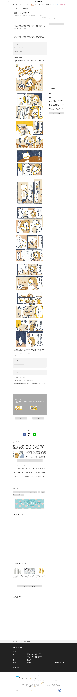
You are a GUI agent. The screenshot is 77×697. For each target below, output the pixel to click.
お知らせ (28, 657)
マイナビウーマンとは (38, 653)
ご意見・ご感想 (37, 657)
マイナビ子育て (53, 681)
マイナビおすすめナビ (16, 667)
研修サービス (27, 688)
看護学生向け (36, 675)
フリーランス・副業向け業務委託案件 (51, 676)
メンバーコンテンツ (48, 4)
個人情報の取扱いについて (38, 656)
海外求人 (50, 675)
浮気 (39, 492)
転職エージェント (45, 684)
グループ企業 (42, 690)
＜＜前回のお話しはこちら (18, 51)
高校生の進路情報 (28, 678)
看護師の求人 (40, 685)
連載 (39, 4)
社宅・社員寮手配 (50, 688)
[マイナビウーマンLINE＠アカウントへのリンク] (59, 662)
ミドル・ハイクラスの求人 (55, 675)
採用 (39, 690)
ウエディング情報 (39, 681)
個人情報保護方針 (46, 690)
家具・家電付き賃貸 (28, 683)
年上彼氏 (14, 494)
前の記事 (21, 418)
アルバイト (27, 676)
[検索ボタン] (69, 1)
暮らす (32, 4)
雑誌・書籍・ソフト (33, 681)
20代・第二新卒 (37, 684)
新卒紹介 (41, 684)
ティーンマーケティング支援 (50, 680)
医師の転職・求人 (49, 685)
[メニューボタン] (8, 1)
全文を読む (29, 460)
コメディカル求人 (44, 685)
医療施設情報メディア (49, 682)
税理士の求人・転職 (28, 685)
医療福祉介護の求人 (28, 677)
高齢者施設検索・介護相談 (45, 683)
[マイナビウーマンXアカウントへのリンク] (61, 662)
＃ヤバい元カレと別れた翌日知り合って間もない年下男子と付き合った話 (27, 15)
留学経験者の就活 (31, 675)
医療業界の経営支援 (31, 686)
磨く (24, 4)
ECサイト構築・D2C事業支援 (29, 682)
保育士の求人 (54, 685)
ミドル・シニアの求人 (34, 676)
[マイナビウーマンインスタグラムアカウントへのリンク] (56, 662)
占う (36, 4)
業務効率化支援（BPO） (33, 688)
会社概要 (30, 690)
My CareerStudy (40, 682)
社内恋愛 (42, 492)
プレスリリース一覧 (30, 656)
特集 (43, 4)
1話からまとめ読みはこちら (19, 47)
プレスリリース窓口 (30, 654)
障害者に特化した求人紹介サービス (42, 676)
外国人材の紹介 (37, 686)
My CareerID (44, 682)
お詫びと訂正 (29, 662)
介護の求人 (27, 686)
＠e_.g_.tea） (22, 377)
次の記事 (38, 418)
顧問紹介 (32, 685)
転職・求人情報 (46, 675)
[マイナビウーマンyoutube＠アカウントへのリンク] (63, 662)
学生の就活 (27, 675)
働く (16, 4)
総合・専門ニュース (34, 680)
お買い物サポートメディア (56, 682)
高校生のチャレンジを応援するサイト (42, 680)
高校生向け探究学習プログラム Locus (35, 678)
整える (20, 4)
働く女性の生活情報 (28, 681)
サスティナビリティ (36, 690)
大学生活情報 (56, 680)
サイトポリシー (29, 659)
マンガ (20, 8)
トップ (13, 4)
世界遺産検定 (43, 681)
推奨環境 (28, 660)
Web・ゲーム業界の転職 (32, 684)
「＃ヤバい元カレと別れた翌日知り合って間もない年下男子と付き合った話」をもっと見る (29, 402)
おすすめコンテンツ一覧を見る (57, 23)
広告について (29, 653)
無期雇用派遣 (58, 685)
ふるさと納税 (35, 682)
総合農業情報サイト (48, 681)
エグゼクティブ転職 (50, 684)
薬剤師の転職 (36, 685)
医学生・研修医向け (40, 675)
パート (30, 676)
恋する (28, 4)
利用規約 (36, 654)
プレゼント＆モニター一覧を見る (29, 586)
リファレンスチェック (56, 688)
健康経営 (41, 688)
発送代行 (38, 688)
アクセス (33, 690)
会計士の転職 (55, 684)
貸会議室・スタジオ (45, 688)
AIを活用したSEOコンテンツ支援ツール (36, 683)
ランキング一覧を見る (56, 113)
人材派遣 (27, 684)
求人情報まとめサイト (28, 680)
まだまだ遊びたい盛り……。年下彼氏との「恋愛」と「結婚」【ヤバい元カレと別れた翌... (30, 465)
